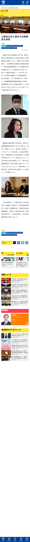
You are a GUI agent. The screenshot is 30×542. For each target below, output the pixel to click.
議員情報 (9, 541)
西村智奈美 (4, 48)
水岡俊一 (10, 48)
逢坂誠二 (20, 46)
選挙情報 (21, 541)
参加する (27, 541)
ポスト (14, 242)
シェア (18, 242)
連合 (11, 46)
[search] (23, 2)
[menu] (27, 2)
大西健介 (14, 48)
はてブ (26, 242)
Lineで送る (22, 242)
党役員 (3, 541)
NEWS (15, 541)
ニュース (11, 6)
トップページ (4, 6)
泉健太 (8, 46)
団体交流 (15, 46)
